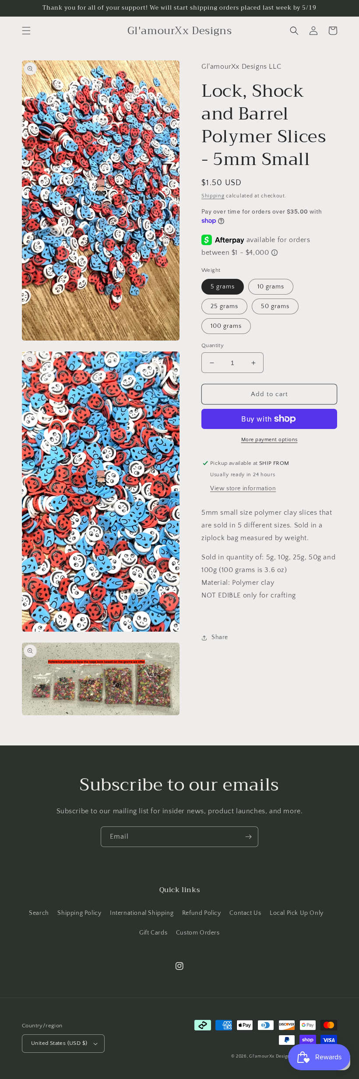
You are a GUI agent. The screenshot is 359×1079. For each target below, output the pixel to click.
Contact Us (245, 913)
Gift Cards (153, 932)
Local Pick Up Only (297, 913)
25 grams (224, 306)
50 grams (275, 306)
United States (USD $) (59, 1043)
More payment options (269, 440)
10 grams (270, 286)
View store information (243, 488)
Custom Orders (198, 932)
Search (39, 913)
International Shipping (141, 913)
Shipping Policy (79, 913)
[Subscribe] (248, 836)
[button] (26, 30)
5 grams (223, 286)
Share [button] (219, 637)
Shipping (213, 196)
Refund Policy (201, 913)
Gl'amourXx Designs (270, 1056)
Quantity (212, 345)
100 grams (226, 326)
